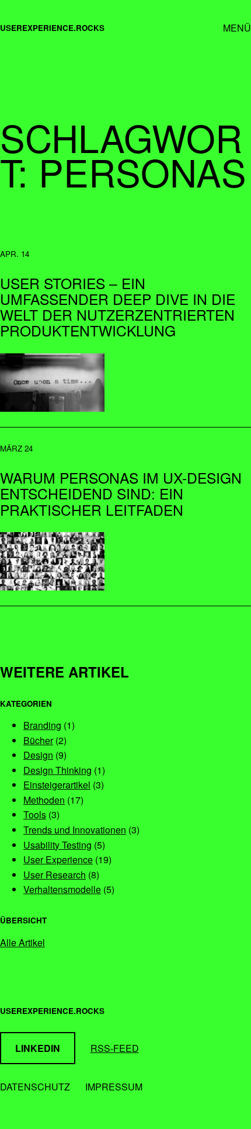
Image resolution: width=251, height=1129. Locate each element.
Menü (237, 27)
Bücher (38, 740)
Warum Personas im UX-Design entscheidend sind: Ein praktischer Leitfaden (121, 493)
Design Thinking (57, 770)
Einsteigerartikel (56, 784)
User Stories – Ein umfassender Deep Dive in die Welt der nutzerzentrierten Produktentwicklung (117, 307)
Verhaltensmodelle (62, 889)
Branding (42, 725)
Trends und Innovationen (74, 829)
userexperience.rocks (52, 27)
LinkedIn (37, 1048)
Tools (34, 814)
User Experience (58, 859)
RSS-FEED (114, 1048)
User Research (54, 874)
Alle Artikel (22, 942)
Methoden (44, 800)
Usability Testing (57, 845)
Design (38, 755)
